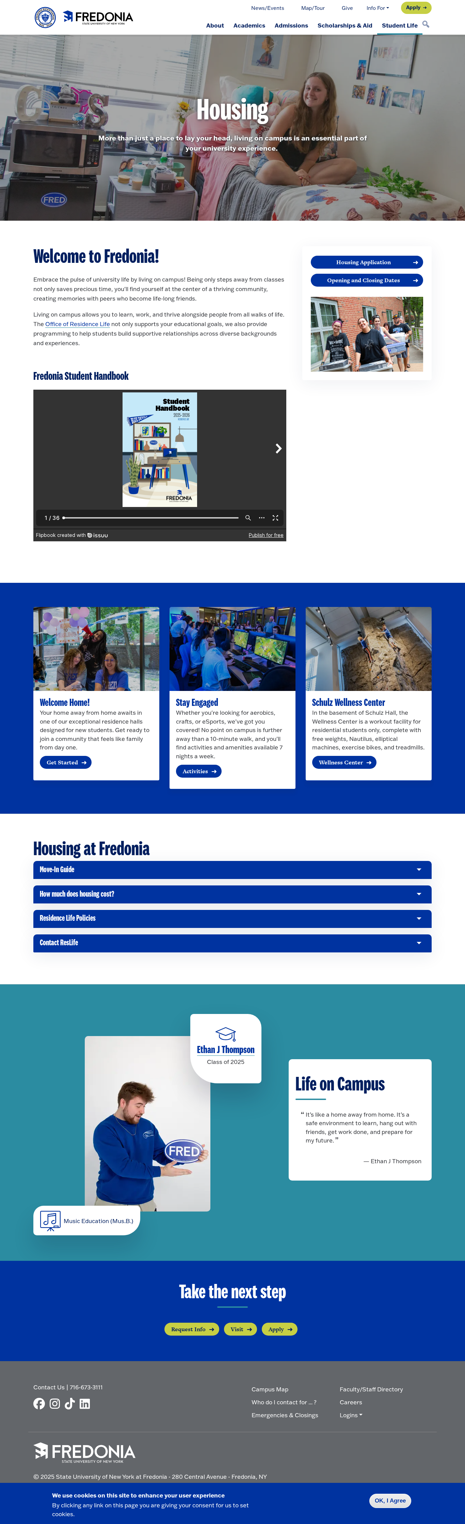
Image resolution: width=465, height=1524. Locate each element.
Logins (349, 1415)
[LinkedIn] (86, 1403)
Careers (351, 1402)
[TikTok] (71, 1403)
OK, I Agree (390, 1500)
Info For (376, 8)
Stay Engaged (197, 702)
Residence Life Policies (68, 921)
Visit (237, 1329)
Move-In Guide (57, 872)
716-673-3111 (86, 1387)
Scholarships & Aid (345, 25)
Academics (249, 25)
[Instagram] (56, 1403)
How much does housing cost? (77, 896)
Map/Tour (313, 8)
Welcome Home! (65, 702)
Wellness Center (341, 762)
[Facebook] (40, 1403)
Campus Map (270, 1389)
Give (347, 8)
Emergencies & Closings (285, 1415)
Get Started (62, 762)
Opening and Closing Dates (363, 280)
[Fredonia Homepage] (84, 17)
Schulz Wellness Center (348, 702)
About (215, 25)
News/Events (267, 8)
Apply (413, 7)
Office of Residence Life (77, 323)
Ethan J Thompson (226, 1050)
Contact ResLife (59, 945)
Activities (195, 771)
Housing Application (363, 262)
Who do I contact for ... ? (284, 1402)
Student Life (400, 25)
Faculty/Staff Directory (371, 1389)
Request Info (188, 1329)
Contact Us (49, 1387)
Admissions (291, 25)
